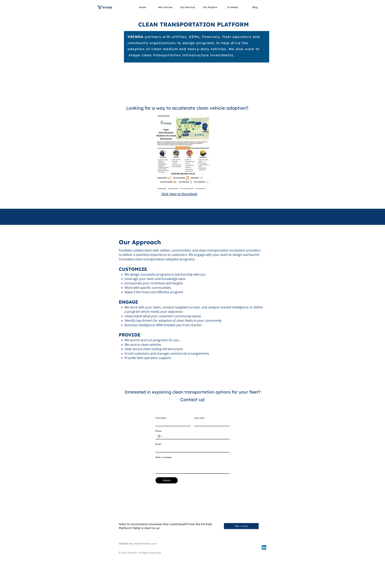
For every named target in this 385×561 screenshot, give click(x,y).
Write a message (164, 457)
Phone (159, 431)
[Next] (379, 135)
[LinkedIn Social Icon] (264, 547)
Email (159, 444)
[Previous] (5, 135)
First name (161, 418)
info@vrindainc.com (145, 543)
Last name (199, 418)
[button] (187, 7)
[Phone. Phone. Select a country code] (160, 436)
